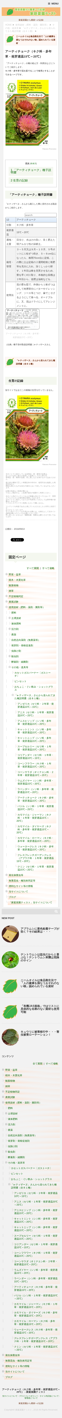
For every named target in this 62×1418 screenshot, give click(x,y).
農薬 (13, 634)
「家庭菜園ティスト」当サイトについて (30, 902)
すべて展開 (33, 568)
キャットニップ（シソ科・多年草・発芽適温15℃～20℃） (34, 739)
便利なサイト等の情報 (21, 886)
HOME (8, 25)
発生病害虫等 (16, 875)
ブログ (12, 897)
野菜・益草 (15, 574)
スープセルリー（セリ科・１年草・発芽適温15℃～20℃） (34, 748)
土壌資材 (16, 618)
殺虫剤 (15, 656)
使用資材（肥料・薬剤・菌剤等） (32, 25)
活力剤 (15, 629)
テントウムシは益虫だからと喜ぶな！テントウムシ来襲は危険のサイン (40, 957)
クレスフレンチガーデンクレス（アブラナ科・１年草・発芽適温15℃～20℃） (35, 858)
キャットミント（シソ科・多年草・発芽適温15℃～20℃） (34, 731)
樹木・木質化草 (17, 580)
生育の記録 (19, 180)
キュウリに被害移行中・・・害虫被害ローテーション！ (40, 1033)
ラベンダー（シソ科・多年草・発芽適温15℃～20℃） (36, 791)
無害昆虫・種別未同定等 (22, 880)
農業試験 (13, 601)
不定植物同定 (16, 596)
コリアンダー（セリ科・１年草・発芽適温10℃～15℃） (36, 756)
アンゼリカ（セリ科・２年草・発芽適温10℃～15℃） (36, 705)
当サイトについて (18, 891)
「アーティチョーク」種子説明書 (31, 171)
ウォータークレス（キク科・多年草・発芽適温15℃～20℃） (36, 848)
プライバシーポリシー (28, 1396)
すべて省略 (48, 568)
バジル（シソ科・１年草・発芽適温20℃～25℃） (36, 808)
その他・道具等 (19, 667)
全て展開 (37, 1063)
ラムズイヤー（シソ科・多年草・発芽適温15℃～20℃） (36, 782)
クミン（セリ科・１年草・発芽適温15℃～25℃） (36, 868)
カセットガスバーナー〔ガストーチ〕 (32, 674)
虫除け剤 (16, 651)
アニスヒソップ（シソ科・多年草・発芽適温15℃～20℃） (34, 722)
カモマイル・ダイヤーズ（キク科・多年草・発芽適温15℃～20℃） (34, 829)
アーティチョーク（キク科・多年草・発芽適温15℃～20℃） (36, 799)
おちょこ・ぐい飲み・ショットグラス (33, 688)
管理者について (31, 1398)
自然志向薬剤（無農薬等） (25, 640)
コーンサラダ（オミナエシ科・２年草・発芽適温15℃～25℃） (36, 773)
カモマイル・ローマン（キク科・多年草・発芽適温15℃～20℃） (36, 839)
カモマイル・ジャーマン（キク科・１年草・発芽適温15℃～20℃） (34, 817)
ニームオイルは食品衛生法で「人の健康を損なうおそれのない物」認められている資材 (40, 983)
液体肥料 (16, 623)
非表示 (33, 163)
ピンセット (20, 681)
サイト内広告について (49, 1396)
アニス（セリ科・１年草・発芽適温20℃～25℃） (36, 714)
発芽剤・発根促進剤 (22, 645)
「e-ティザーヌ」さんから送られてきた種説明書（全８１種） (34, 697)
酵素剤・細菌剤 (19, 661)
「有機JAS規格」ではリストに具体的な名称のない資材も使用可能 (40, 1008)
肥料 (13, 612)
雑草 (11, 590)
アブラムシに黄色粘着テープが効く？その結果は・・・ (40, 930)
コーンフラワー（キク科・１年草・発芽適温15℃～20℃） (34, 765)
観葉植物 (13, 585)
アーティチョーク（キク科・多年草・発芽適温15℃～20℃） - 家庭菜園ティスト (31, 1390)
